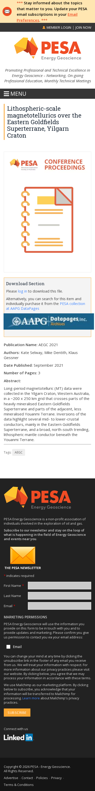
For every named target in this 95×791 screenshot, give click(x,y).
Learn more (31, 698)
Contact (27, 778)
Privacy (56, 778)
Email (9, 606)
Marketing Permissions (25, 617)
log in (22, 291)
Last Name (12, 595)
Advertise (11, 778)
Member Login (58, 27)
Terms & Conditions (19, 784)
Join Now (83, 27)
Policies (42, 778)
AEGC (19, 452)
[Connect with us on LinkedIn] (19, 737)
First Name (14, 585)
